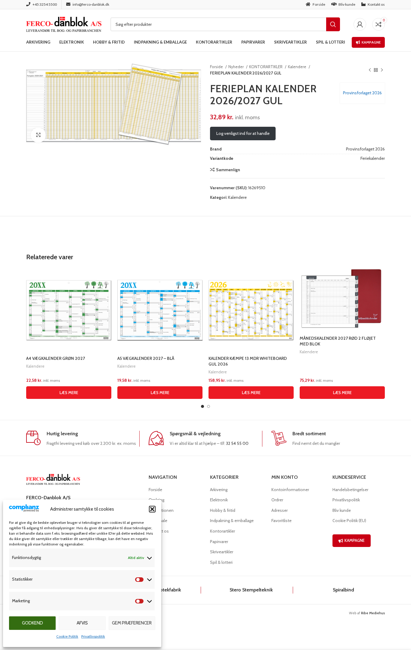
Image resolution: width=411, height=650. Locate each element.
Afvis (82, 623)
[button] (152, 509)
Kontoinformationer (290, 489)
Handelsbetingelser (350, 489)
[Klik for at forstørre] (38, 135)
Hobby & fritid (222, 510)
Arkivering (218, 489)
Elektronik (219, 500)
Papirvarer (219, 541)
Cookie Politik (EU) (349, 520)
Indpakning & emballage (232, 520)
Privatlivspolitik (93, 636)
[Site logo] (63, 23)
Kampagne (371, 42)
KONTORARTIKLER (266, 66)
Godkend (32, 623)
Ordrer (277, 500)
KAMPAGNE (355, 540)
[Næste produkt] (382, 70)
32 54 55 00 (237, 443)
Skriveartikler (221, 551)
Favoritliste (281, 520)
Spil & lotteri (221, 562)
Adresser (279, 510)
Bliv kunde (341, 510)
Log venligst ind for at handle (243, 133)
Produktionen (161, 510)
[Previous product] (370, 70)
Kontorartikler (222, 531)
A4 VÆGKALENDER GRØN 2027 (55, 358)
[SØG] (333, 24)
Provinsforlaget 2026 (362, 93)
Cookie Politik (67, 636)
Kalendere (297, 66)
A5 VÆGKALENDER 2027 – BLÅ (145, 358)
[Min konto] (360, 24)
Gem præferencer (132, 623)
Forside (217, 66)
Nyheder (236, 66)
